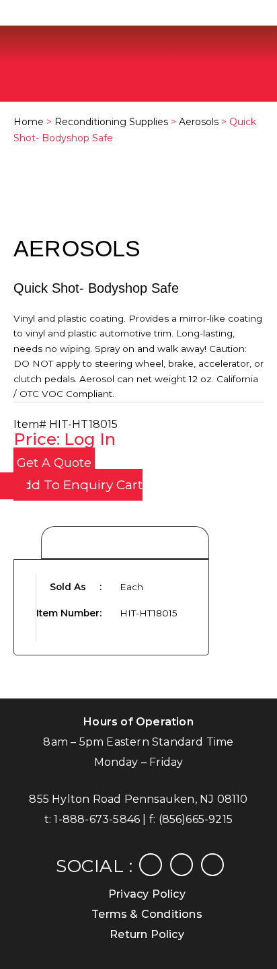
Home (28, 122)
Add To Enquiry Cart (78, 485)
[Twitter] (181, 863)
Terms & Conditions (146, 914)
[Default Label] (212, 863)
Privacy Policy (147, 894)
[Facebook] (151, 863)
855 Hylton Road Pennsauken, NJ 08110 (138, 799)
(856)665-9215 (196, 819)
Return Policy (147, 934)
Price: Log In (64, 439)
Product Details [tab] (125, 543)
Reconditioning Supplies (111, 122)
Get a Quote (54, 463)
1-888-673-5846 (97, 819)
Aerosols (199, 122)
